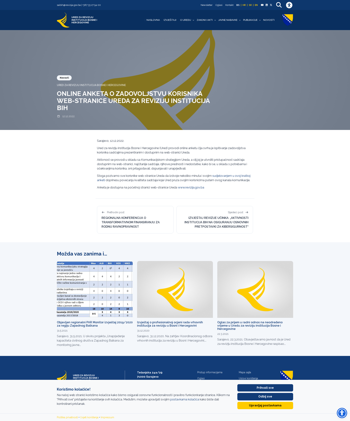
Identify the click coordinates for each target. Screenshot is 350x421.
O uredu (185, 20)
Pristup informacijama (209, 372)
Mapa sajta (245, 372)
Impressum (107, 417)
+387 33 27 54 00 (91, 5)
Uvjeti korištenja (89, 417)
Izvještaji (170, 20)
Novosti (269, 20)
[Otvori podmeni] (193, 20)
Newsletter (207, 5)
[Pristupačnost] (289, 5)
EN (256, 5)
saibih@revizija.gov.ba (69, 5)
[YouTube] (262, 5)
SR (250, 5)
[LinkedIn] (266, 5)
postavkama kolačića (184, 399)
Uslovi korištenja (248, 378)
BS (238, 5)
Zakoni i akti (205, 20)
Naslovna (153, 20)
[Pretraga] (278, 5)
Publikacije (250, 20)
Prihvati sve (265, 387)
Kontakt (229, 5)
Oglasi (218, 5)
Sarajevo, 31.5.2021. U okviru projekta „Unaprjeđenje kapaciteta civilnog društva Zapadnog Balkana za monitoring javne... (91, 340)
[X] (271, 5)
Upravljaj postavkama (265, 405)
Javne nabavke (228, 20)
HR (244, 5)
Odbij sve (265, 396)
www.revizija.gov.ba (191, 187)
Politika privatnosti (67, 417)
